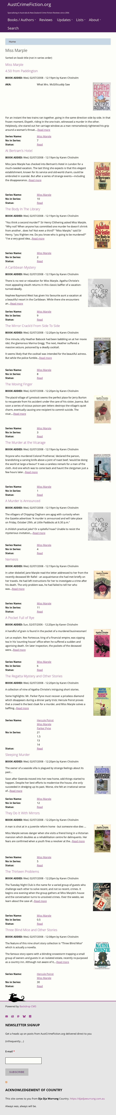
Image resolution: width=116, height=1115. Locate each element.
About (94, 19)
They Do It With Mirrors (22, 813)
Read (40, 144)
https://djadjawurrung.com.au (87, 1098)
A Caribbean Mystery (20, 267)
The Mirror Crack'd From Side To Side (32, 325)
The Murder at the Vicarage (25, 442)
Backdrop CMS (27, 1006)
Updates (64, 19)
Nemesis (11, 559)
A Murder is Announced (22, 501)
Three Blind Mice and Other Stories (31, 930)
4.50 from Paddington (21, 71)
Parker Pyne (44, 728)
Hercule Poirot (45, 720)
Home (12, 41)
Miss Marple (14, 64)
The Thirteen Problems (22, 871)
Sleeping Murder (17, 754)
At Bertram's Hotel (19, 150)
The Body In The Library (22, 209)
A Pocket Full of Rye (19, 617)
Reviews (45, 19)
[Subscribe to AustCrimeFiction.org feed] (6, 1082)
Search (13, 28)
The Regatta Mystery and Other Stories (33, 676)
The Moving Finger (18, 384)
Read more (43, 130)
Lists (79, 19)
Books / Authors (21, 19)
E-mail (10, 1051)
